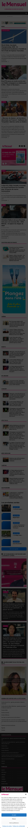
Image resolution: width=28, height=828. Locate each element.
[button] (26, 794)
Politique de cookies (7, 826)
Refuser (14, 819)
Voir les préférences (14, 822)
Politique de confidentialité (19, 826)
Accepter (14, 815)
